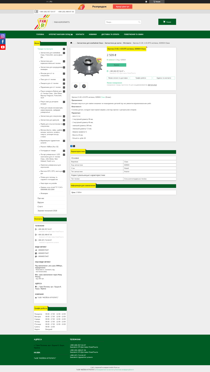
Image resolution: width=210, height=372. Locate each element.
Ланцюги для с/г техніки (49, 83)
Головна (40, 34)
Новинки (93, 34)
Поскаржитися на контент (105, 370)
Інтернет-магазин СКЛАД (59, 34)
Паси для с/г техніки (48, 79)
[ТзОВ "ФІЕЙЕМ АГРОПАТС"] (42, 22)
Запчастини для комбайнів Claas (90, 43)
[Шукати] (139, 22)
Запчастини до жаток (113, 43)
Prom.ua (116, 367)
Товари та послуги (45, 49)
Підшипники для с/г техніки (51, 87)
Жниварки (44, 193)
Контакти (80, 34)
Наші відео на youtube (49, 183)
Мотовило (127, 43)
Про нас (41, 198)
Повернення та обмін (133, 34)
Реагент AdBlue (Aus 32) (49, 147)
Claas (103, 97)
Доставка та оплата (110, 34)
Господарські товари (48, 150)
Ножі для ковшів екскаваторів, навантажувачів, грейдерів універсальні (52, 110)
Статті (40, 206)
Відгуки (41, 202)
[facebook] (71, 146)
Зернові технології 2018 (47, 211)
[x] (74, 146)
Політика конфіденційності (124, 370)
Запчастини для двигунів (50, 120)
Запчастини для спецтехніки (51, 116)
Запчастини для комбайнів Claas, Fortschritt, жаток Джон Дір (51, 55)
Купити (116, 65)
